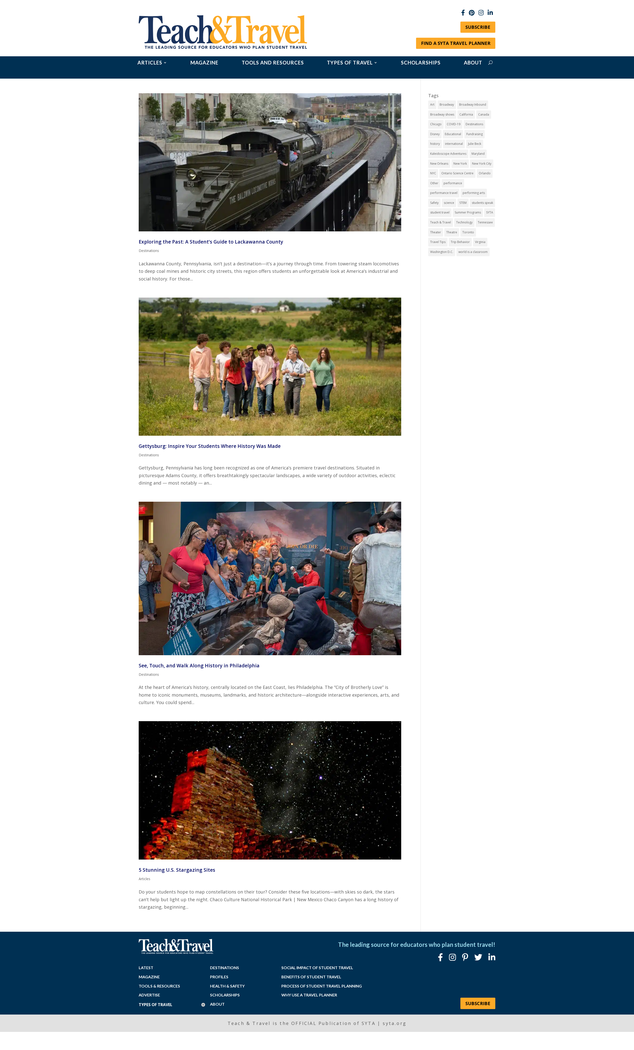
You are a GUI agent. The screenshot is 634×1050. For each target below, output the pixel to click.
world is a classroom (473, 252)
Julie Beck (474, 144)
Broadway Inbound (472, 104)
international (454, 144)
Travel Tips (438, 242)
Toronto (468, 232)
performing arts (474, 193)
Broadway (447, 104)
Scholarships (421, 63)
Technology (464, 222)
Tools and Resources (273, 63)
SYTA (489, 212)
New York (460, 163)
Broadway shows (442, 114)
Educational (453, 134)
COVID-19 (453, 124)
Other (434, 183)
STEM (463, 203)
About (473, 63)
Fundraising (474, 134)
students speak (482, 203)
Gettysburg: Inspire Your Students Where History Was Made (210, 446)
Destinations (149, 250)
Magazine (204, 63)
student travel (439, 212)
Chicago (436, 124)
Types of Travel (350, 63)
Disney (435, 134)
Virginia (480, 242)
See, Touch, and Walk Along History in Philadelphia (199, 665)
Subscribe (477, 27)
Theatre (451, 232)
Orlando (485, 173)
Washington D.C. (441, 252)
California (466, 114)
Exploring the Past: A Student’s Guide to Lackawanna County (211, 241)
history (435, 144)
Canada (483, 114)
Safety (434, 203)
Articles (149, 63)
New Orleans (439, 163)
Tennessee (485, 222)
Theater (435, 232)
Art (432, 104)
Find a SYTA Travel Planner (455, 43)
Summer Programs (468, 212)
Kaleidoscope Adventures (448, 154)
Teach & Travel (440, 222)
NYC (433, 173)
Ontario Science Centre (457, 173)
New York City (481, 163)
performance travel (443, 193)
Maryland (478, 154)
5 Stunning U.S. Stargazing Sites (177, 869)
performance (453, 183)
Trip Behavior (460, 242)
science (449, 203)
